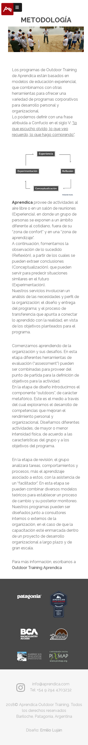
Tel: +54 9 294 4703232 (51, 690)
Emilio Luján (51, 730)
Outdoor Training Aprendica (37, 567)
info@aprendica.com (50, 684)
